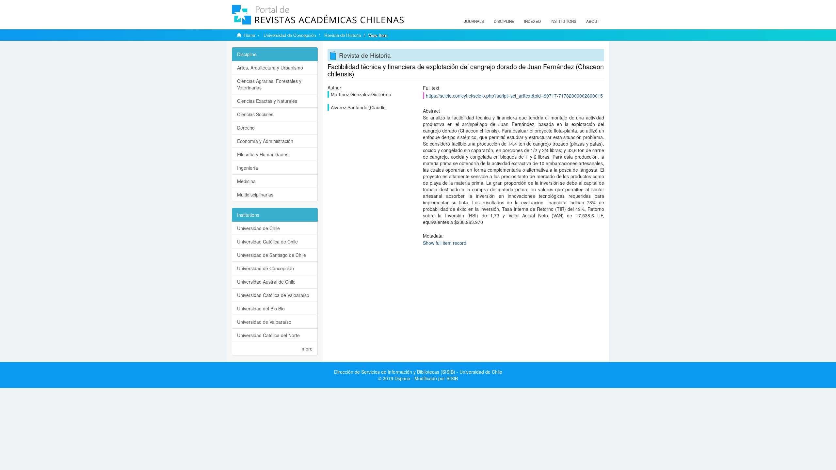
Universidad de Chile (258, 228)
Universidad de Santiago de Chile (271, 255)
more (307, 348)
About (592, 21)
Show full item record (444, 243)
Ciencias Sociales (255, 114)
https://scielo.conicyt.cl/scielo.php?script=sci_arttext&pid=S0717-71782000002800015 (514, 95)
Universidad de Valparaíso (264, 322)
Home (249, 35)
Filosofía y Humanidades (262, 154)
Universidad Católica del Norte (268, 335)
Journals (474, 21)
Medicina (246, 181)
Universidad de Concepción (290, 35)
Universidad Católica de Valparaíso (273, 295)
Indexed (532, 21)
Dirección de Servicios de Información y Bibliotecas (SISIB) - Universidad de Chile (418, 371)
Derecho (246, 127)
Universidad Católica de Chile (267, 241)
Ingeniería (247, 167)
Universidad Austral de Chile (266, 281)
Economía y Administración (265, 141)
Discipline (504, 21)
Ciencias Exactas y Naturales (267, 101)
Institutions (563, 21)
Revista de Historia (342, 35)
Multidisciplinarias (255, 194)
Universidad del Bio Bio (261, 308)
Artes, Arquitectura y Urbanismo (270, 67)
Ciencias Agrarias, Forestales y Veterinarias (269, 84)
